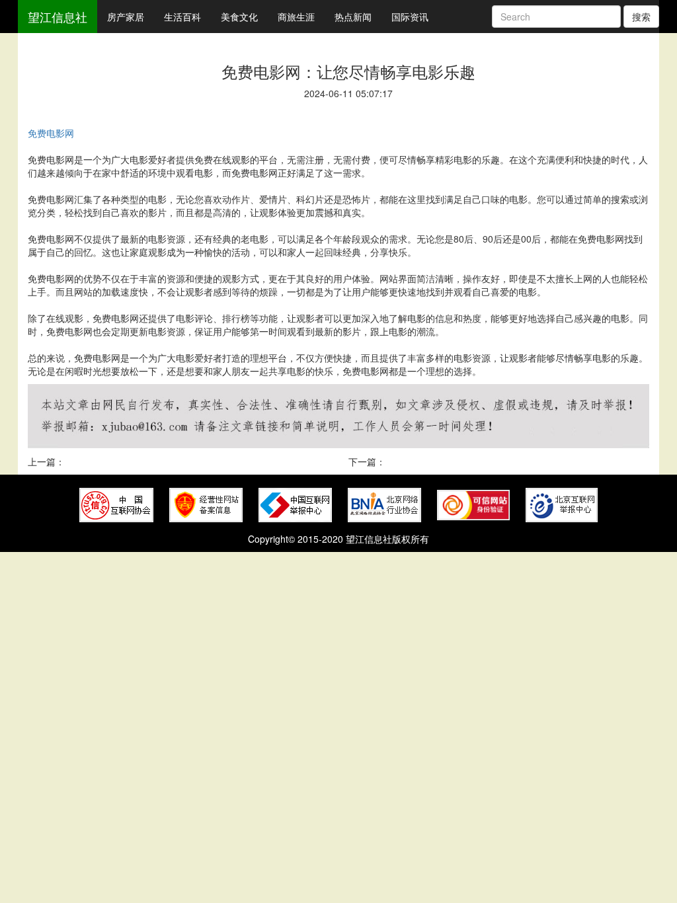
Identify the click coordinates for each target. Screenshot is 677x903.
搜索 (641, 16)
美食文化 (239, 16)
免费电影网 (51, 132)
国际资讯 (409, 16)
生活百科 (182, 16)
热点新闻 (353, 16)
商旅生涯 (296, 16)
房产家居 (125, 16)
